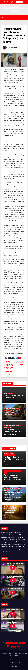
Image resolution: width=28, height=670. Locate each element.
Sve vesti (6, 410)
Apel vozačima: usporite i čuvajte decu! (11, 477)
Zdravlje (10, 393)
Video (23, 659)
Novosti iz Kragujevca (9, 408)
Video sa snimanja (6, 662)
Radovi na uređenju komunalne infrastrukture (13, 495)
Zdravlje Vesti (7, 427)
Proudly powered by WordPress (9, 653)
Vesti (5, 393)
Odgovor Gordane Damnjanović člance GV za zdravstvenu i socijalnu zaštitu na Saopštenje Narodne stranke (9, 368)
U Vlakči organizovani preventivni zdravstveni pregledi (13, 397)
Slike (25, 662)
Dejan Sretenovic (10, 400)
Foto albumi (15, 662)
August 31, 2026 (10, 461)
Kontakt (12, 666)
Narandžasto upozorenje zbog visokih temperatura (13, 512)
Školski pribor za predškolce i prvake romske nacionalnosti (13, 459)
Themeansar (15, 655)
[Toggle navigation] (15, 17)
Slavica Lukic (13, 47)
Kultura (12, 453)
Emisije (20, 662)
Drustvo (6, 453)
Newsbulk (24, 653)
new (16, 666)
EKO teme (12, 506)
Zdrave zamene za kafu (19, 363)
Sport (17, 408)
